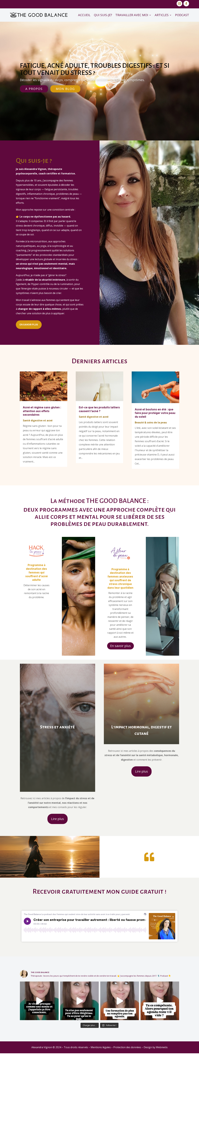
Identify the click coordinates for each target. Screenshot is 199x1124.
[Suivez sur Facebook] (186, 3)
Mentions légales (101, 1118)
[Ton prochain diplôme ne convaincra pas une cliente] (119, 1071)
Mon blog (65, 89)
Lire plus (57, 819)
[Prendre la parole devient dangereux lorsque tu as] (79, 1071)
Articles (162, 15)
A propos (34, 89)
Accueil (84, 15)
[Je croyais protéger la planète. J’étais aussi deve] (39, 1071)
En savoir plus (29, 324)
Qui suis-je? (103, 15)
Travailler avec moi (131, 15)
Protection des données (127, 1118)
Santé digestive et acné (38, 420)
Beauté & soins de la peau (151, 422)
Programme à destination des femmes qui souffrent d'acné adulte (36, 572)
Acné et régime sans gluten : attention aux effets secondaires (42, 411)
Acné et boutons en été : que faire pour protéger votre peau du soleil (155, 413)
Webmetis (162, 1118)
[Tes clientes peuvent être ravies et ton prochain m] (160, 1071)
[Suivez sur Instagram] (179, 3)
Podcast (182, 15)
